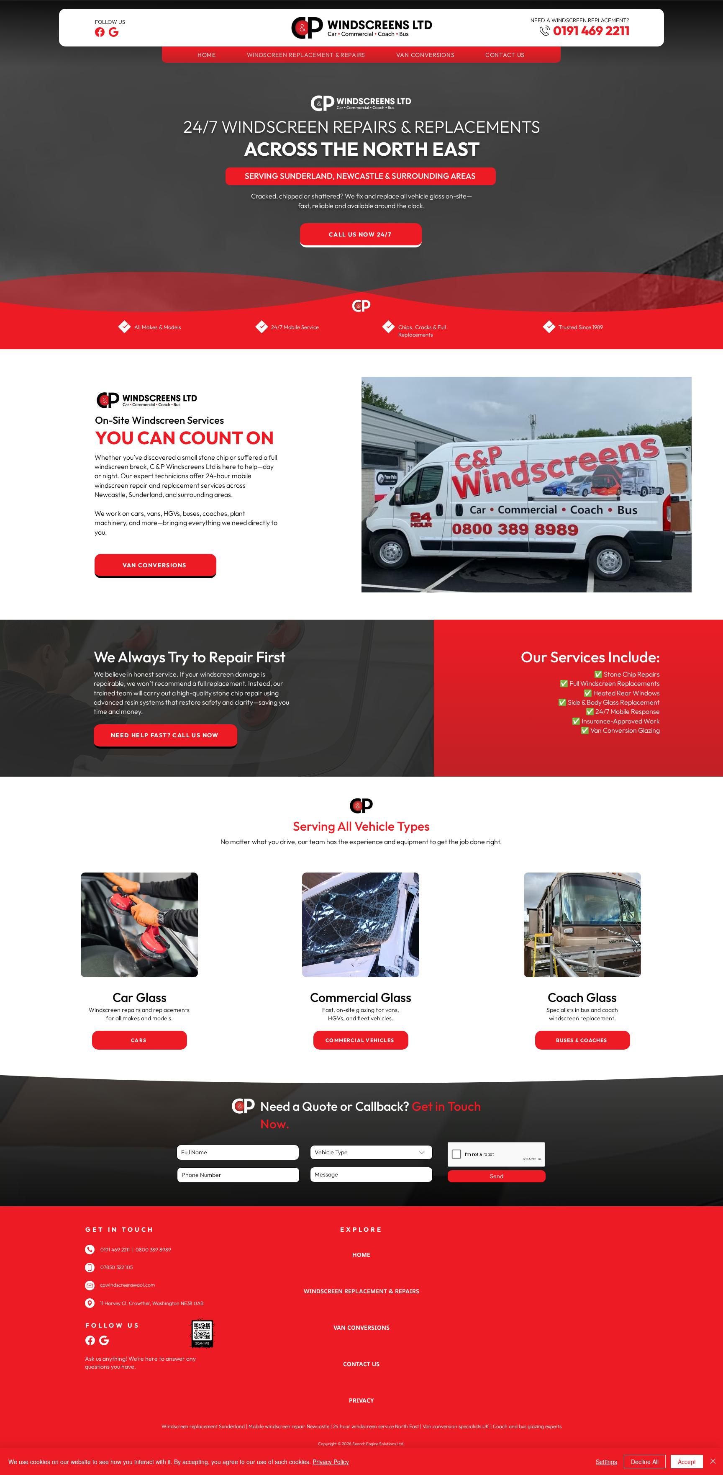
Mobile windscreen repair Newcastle (289, 1426)
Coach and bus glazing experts (527, 1426)
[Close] (713, 1461)
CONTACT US (361, 1364)
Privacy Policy (331, 1461)
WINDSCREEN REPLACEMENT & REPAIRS (361, 1291)
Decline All (645, 1461)
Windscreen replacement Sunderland (203, 1426)
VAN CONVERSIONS (361, 1327)
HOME (361, 1255)
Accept (687, 1461)
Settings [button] (606, 1461)
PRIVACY (361, 1400)
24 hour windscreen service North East (376, 1426)
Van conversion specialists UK (456, 1426)
